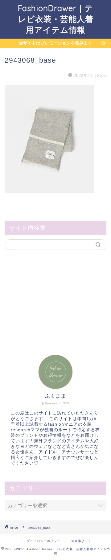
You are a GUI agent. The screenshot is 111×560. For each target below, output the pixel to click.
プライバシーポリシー (43, 541)
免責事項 (78, 541)
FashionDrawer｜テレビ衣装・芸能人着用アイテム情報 (55, 19)
